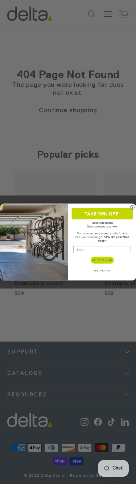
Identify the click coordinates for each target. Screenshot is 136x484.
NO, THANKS (102, 270)
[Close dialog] (132, 207)
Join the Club (102, 260)
